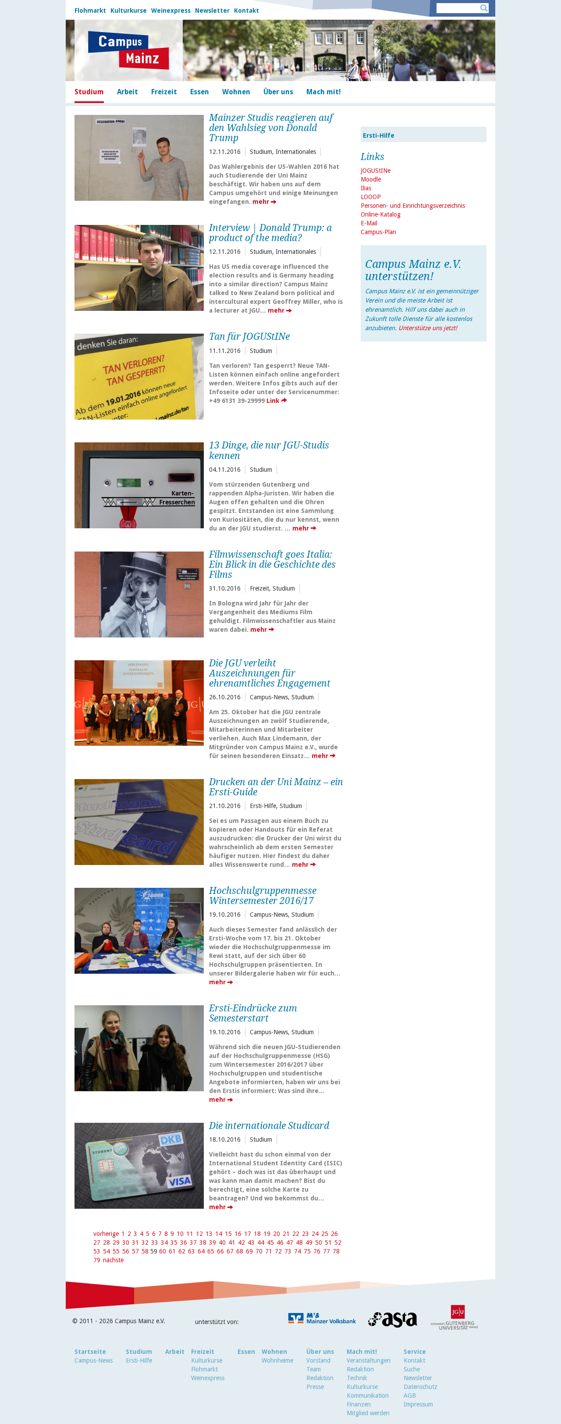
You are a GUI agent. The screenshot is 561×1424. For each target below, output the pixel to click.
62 (181, 1251)
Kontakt (246, 10)
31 (135, 1242)
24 (315, 1233)
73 (287, 1251)
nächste (113, 1260)
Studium (139, 1351)
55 (116, 1251)
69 (249, 1251)
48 (299, 1242)
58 (145, 1251)
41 (231, 1242)
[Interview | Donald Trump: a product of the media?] (139, 267)
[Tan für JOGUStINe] (139, 375)
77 (326, 1251)
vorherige (106, 1233)
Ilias (366, 188)
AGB (410, 1395)
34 (164, 1242)
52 (337, 1242)
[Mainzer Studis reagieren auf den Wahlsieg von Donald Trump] (139, 157)
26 (334, 1233)
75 (307, 1251)
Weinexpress (171, 10)
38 (202, 1242)
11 (189, 1233)
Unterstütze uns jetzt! (427, 327)
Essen (246, 1351)
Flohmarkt (90, 10)
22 (295, 1233)
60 (162, 1251)
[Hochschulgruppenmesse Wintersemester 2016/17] (139, 930)
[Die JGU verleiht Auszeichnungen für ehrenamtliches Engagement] (139, 702)
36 (183, 1242)
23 (305, 1233)
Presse (315, 1386)
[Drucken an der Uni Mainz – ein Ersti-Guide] (139, 821)
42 (241, 1242)
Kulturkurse (128, 10)
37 (193, 1242)
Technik (357, 1377)
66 (220, 1251)
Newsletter (212, 10)
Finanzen (359, 1404)
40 (222, 1242)
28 (106, 1242)
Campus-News (94, 1360)
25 (324, 1233)
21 (286, 1233)
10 (180, 1233)
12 (199, 1233)
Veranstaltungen (369, 1360)
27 (96, 1242)
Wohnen (274, 1351)
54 (106, 1251)
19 (266, 1233)
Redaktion (320, 1377)
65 (210, 1251)
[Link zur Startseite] (129, 50)
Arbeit (175, 1351)
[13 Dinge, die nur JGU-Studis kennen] (139, 484)
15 (228, 1233)
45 (270, 1242)
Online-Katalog (381, 214)
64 (201, 1251)
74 (297, 1251)
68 (239, 1251)
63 (191, 1251)
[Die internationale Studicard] (139, 1165)
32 (145, 1242)
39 (212, 1242)
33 (154, 1242)
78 (336, 1251)
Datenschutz (420, 1386)
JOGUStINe (376, 170)
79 (96, 1260)
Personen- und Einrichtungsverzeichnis (413, 205)
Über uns (320, 1351)
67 (230, 1251)
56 (125, 1251)
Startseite (90, 1351)
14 (218, 1233)
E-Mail (369, 223)
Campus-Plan (378, 231)
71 (268, 1251)
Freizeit (202, 1351)
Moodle (371, 179)
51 (328, 1242)
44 (260, 1242)
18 (257, 1233)
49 (308, 1242)
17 (247, 1233)
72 (278, 1251)
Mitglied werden (368, 1413)
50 (318, 1242)
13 (209, 1233)
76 (316, 1251)
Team (313, 1369)
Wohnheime (277, 1360)
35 (174, 1242)
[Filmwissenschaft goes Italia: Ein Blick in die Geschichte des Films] (139, 593)
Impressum (418, 1404)
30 (125, 1242)
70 (259, 1251)
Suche (412, 1369)
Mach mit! (362, 1351)
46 (280, 1242)
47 (289, 1242)
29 (116, 1242)
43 (251, 1242)
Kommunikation (368, 1395)
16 (237, 1233)
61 (172, 1251)
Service (415, 1351)
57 (135, 1251)
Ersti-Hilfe (378, 135)
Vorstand (318, 1360)
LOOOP (371, 196)
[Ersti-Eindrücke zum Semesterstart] (139, 1047)
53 (96, 1251)
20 (276, 1233)
